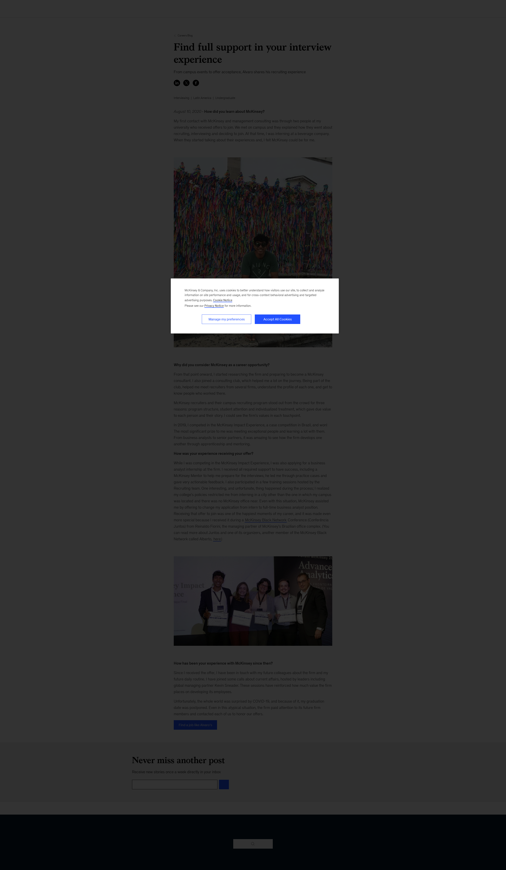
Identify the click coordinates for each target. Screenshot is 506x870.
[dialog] (255, 305)
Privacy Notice (214, 305)
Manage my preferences (227, 319)
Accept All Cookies (277, 319)
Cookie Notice (222, 300)
